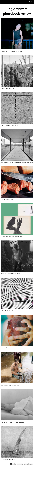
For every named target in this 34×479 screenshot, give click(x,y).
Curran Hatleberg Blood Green (10, 385)
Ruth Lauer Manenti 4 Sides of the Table (12, 422)
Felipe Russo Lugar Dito (8, 459)
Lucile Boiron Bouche (7, 348)
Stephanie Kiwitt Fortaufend (9, 125)
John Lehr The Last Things (8, 311)
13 (27, 464)
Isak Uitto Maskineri (7, 199)
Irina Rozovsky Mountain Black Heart (11, 51)
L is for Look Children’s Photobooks (11, 236)
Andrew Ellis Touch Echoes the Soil (11, 273)
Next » (31, 464)
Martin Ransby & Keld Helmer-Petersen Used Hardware (17, 162)
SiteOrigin (16, 476)
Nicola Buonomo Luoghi (8, 88)
